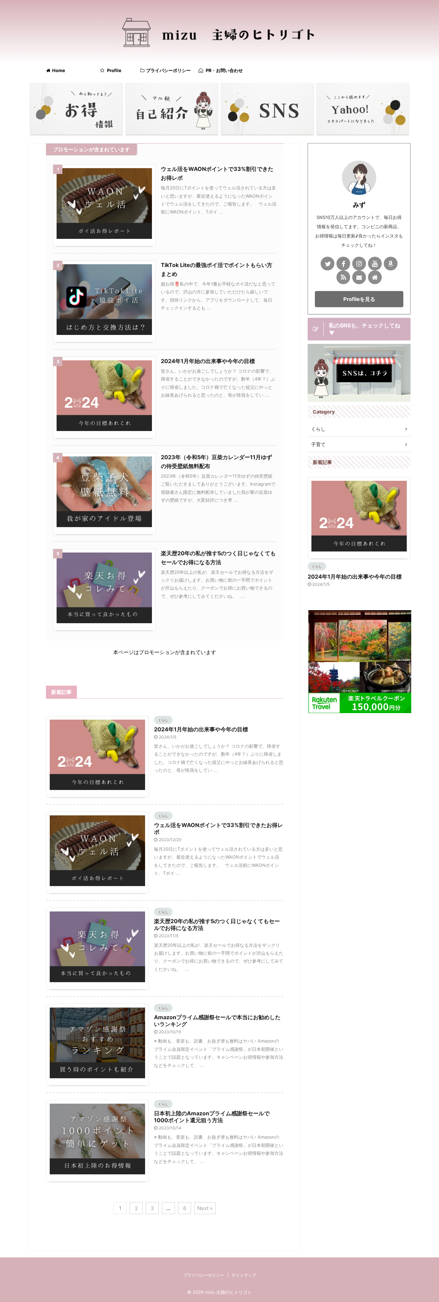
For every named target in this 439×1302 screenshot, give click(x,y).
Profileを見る (359, 299)
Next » (205, 1208)
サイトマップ (244, 1275)
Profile (113, 70)
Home (58, 70)
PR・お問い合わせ (224, 70)
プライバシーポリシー (168, 70)
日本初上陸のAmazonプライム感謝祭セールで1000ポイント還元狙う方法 (212, 1117)
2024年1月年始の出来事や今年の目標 (208, 361)
